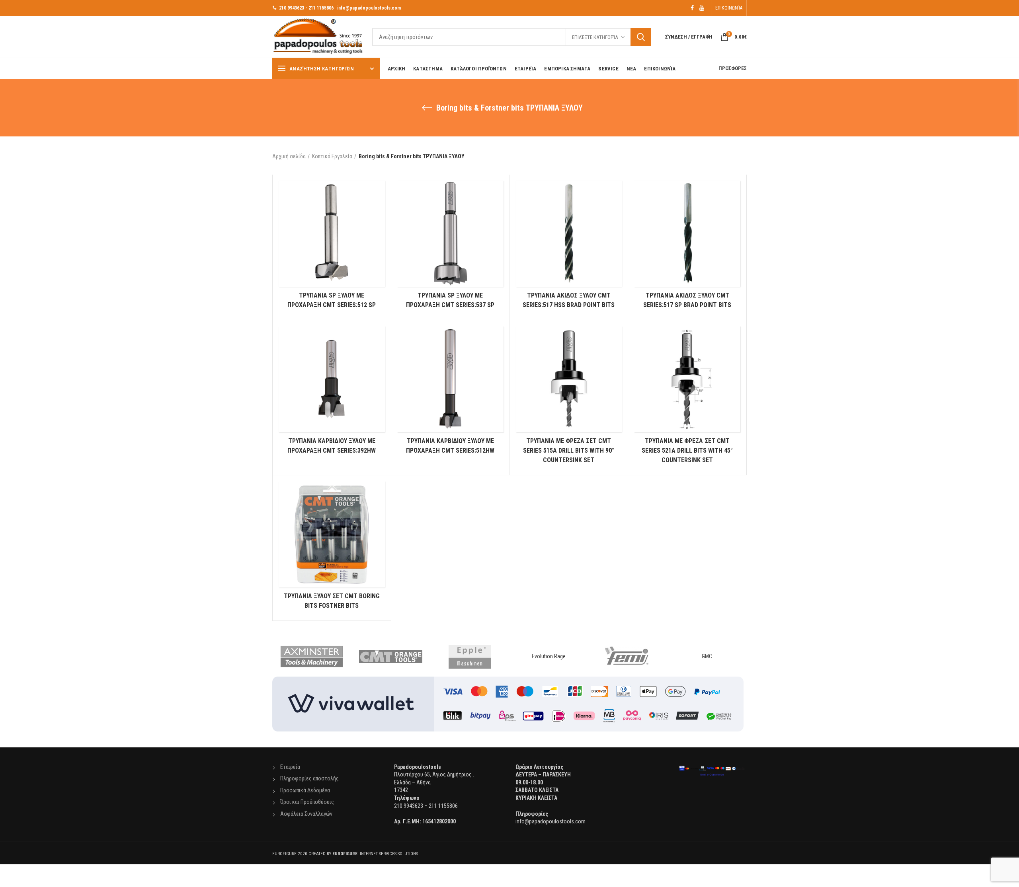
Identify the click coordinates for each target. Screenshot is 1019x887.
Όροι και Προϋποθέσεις (307, 802)
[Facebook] (692, 8)
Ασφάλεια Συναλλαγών (306, 814)
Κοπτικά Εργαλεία (332, 156)
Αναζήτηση (641, 37)
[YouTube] (702, 8)
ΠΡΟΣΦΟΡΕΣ (732, 68)
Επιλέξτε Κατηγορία (595, 37)
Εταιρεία (290, 767)
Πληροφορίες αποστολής (309, 778)
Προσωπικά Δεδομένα (305, 790)
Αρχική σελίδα (289, 156)
